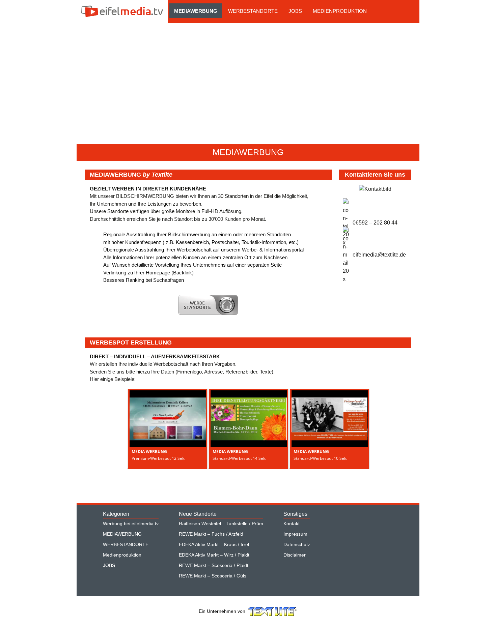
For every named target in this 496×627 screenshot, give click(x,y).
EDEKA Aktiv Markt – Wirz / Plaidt (214, 555)
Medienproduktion (122, 555)
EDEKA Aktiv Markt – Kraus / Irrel (214, 544)
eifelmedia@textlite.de (379, 255)
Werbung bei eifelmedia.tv (131, 523)
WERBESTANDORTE (253, 11)
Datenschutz (296, 544)
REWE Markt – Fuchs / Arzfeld (211, 534)
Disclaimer (294, 555)
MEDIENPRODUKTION (340, 11)
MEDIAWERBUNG (195, 11)
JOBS (295, 11)
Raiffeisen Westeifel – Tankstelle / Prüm (221, 523)
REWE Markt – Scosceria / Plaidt (213, 565)
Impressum (295, 534)
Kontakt (291, 523)
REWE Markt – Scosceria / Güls (212, 575)
